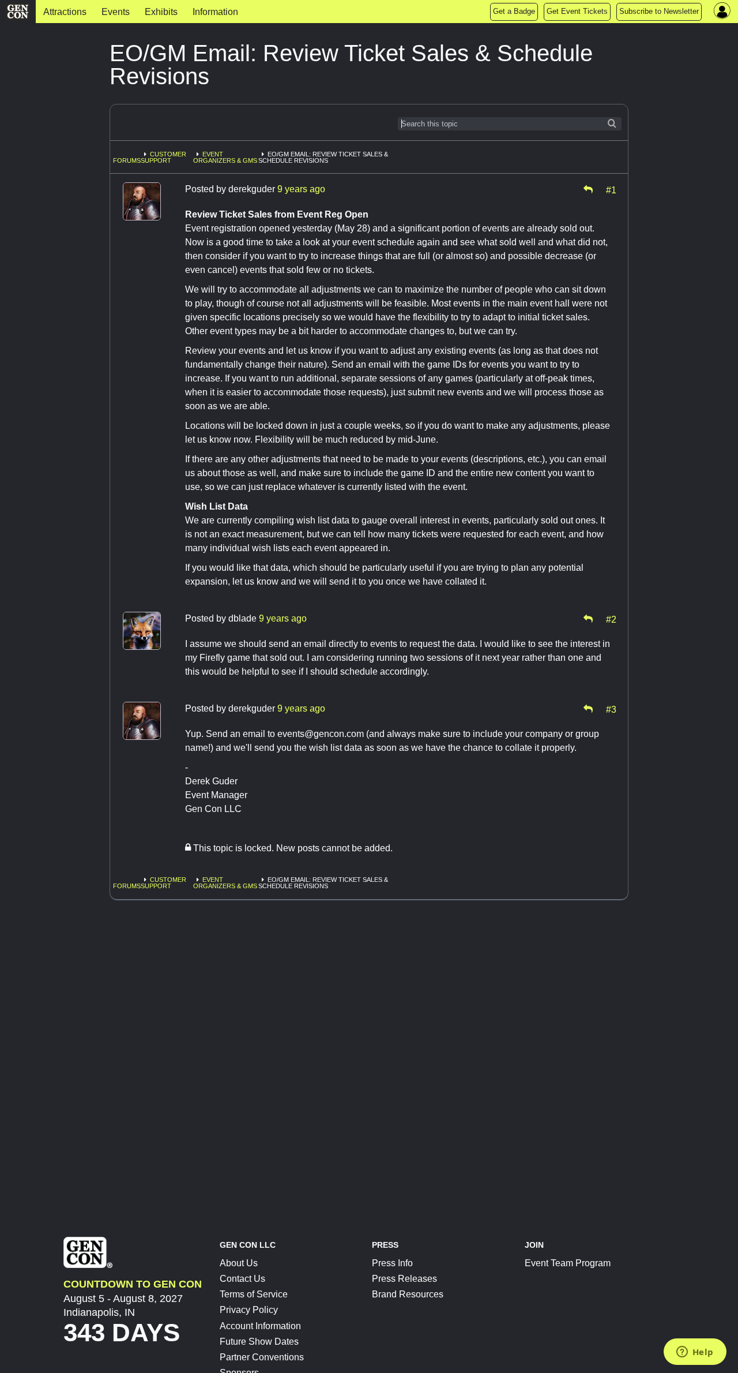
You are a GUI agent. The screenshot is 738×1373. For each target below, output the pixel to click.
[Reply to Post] (588, 189)
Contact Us (242, 1279)
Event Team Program (568, 1263)
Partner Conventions (262, 1357)
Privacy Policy (249, 1310)
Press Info (392, 1263)
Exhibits (161, 12)
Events (115, 12)
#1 (611, 189)
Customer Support (163, 157)
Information (215, 12)
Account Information (260, 1326)
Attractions (64, 12)
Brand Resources (407, 1294)
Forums (127, 160)
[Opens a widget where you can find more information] (694, 1352)
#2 (611, 618)
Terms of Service (254, 1294)
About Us (239, 1263)
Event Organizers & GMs (225, 157)
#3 (611, 708)
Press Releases (404, 1279)
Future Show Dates (259, 1341)
